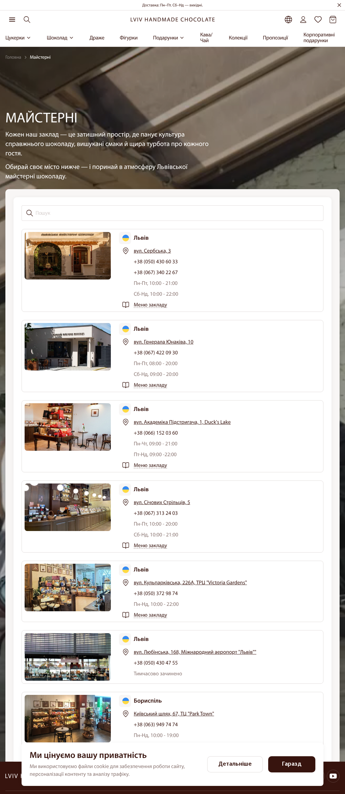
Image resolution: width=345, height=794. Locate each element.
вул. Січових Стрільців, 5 (162, 502)
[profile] (303, 20)
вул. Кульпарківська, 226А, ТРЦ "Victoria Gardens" (190, 583)
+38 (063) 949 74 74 (156, 725)
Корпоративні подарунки (319, 37)
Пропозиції (275, 38)
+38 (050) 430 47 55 (156, 663)
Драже (97, 38)
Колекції (238, 38)
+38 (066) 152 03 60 (156, 433)
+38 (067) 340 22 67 (156, 272)
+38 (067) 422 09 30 (156, 353)
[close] (339, 5)
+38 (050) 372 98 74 (156, 593)
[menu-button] (12, 20)
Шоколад (57, 38)
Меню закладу (150, 305)
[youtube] (333, 776)
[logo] (172, 20)
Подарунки (165, 38)
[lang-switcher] (288, 20)
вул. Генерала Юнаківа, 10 (163, 342)
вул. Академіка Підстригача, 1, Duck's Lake (182, 422)
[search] (27, 20)
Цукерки (15, 38)
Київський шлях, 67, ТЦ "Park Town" (174, 714)
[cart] (333, 20)
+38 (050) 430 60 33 (156, 262)
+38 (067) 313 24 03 (156, 513)
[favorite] (318, 20)
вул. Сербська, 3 (152, 251)
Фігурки (129, 38)
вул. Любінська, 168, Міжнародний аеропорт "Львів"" (195, 652)
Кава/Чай (206, 37)
